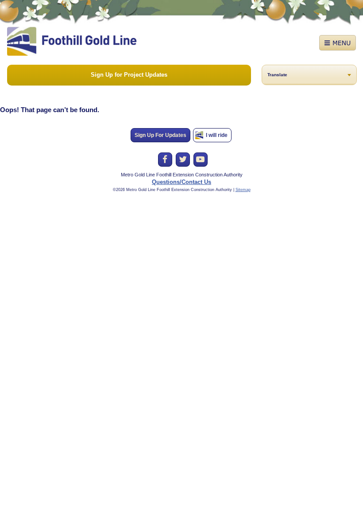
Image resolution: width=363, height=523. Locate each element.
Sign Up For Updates (160, 135)
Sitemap (243, 189)
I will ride (217, 135)
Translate (277, 74)
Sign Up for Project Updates (129, 74)
